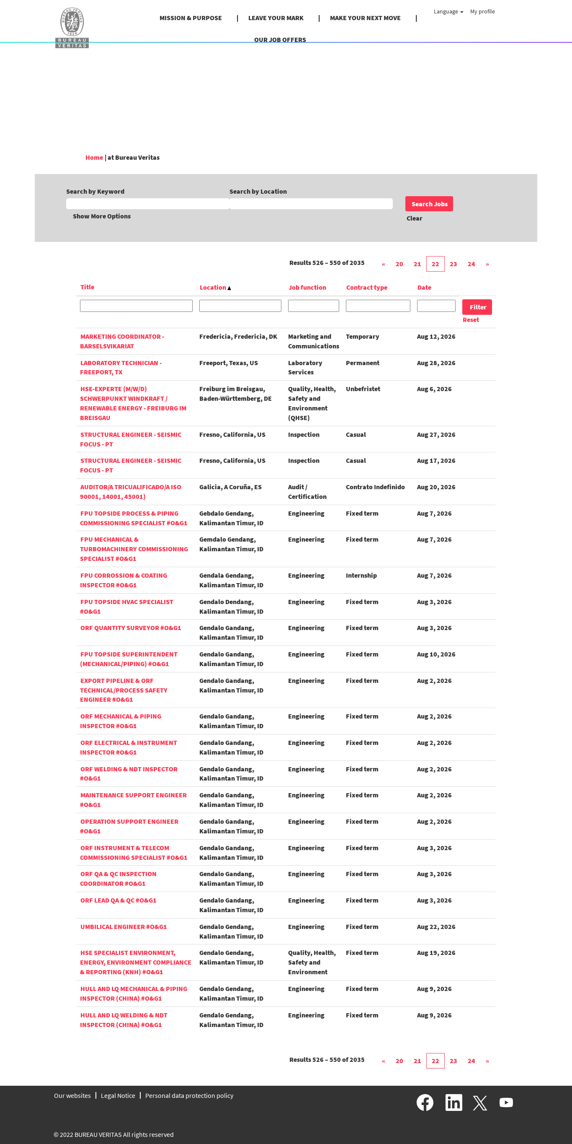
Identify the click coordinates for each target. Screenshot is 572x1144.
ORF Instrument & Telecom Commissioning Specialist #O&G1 (134, 852)
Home (94, 157)
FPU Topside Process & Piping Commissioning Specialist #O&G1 (134, 518)
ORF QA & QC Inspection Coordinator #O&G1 (118, 878)
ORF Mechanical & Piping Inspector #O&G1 (120, 721)
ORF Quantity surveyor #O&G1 (130, 627)
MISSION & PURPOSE (191, 17)
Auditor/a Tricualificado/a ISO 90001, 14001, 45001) (130, 492)
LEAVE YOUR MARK (276, 17)
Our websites (72, 1095)
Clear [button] (415, 218)
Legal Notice (118, 1095)
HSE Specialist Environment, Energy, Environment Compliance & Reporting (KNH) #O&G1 (135, 962)
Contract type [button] (366, 287)
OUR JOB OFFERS (280, 39)
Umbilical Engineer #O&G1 (123, 926)
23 (453, 263)
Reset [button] (471, 319)
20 (399, 263)
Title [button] (87, 287)
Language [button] (446, 11)
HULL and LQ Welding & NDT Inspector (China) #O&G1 (123, 1020)
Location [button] (213, 287)
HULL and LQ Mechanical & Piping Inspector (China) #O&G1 (133, 993)
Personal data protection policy (189, 1095)
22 (435, 263)
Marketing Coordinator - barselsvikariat (122, 341)
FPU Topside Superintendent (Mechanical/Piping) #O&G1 (129, 659)
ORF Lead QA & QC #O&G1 (118, 900)
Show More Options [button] (102, 216)
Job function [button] (307, 287)
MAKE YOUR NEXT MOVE (365, 17)
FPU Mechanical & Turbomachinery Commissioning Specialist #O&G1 (134, 549)
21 (417, 263)
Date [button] (424, 287)
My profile (482, 11)
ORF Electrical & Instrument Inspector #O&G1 (128, 747)
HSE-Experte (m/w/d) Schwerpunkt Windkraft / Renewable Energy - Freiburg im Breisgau (133, 403)
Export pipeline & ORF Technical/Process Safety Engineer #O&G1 (123, 690)
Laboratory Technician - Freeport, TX (121, 367)
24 (471, 263)
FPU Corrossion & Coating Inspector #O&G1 (123, 580)
